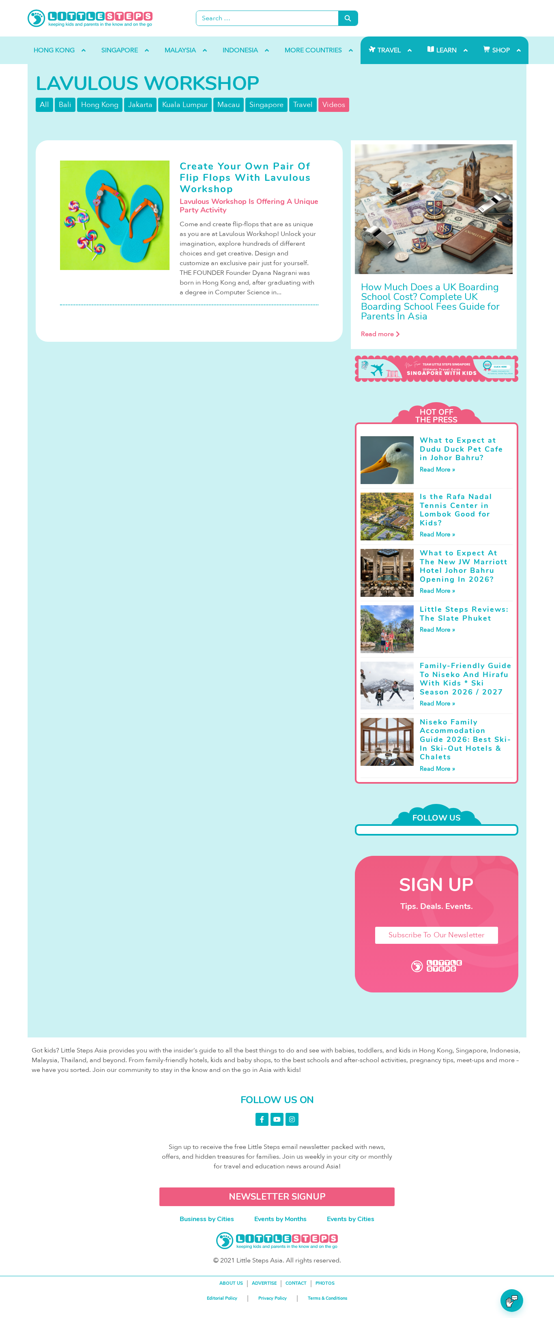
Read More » (437, 469)
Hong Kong (99, 105)
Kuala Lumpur (185, 105)
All (44, 105)
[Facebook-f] (262, 1119)
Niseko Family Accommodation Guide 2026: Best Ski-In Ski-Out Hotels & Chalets (465, 739)
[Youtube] (277, 1119)
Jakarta (140, 105)
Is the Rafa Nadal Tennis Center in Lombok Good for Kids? (456, 510)
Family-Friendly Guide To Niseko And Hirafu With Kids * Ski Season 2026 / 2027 (466, 679)
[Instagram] (292, 1119)
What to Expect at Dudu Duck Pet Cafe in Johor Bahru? (461, 449)
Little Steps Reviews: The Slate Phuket (464, 613)
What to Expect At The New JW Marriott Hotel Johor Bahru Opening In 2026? (464, 566)
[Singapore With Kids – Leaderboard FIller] (437, 369)
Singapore (266, 105)
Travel (303, 105)
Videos (333, 105)
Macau (228, 105)
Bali (65, 105)
